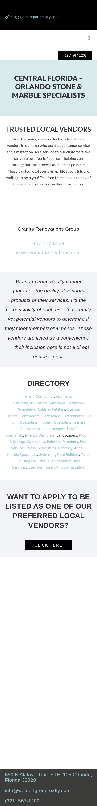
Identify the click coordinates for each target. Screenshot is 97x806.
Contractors (30, 416)
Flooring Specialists (56, 422)
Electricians (51, 416)
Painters (54, 442)
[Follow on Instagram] (73, 23)
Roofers (64, 448)
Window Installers (69, 467)
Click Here (48, 545)
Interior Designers (40, 435)
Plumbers (70, 442)
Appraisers (39, 403)
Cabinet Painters (51, 409)
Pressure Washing (41, 448)
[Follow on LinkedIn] (85, 23)
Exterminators (74, 416)
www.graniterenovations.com (48, 252)
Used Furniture (40, 467)
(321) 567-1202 (75, 55)
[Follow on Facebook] (62, 23)
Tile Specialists (59, 461)
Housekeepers (53, 429)
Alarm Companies (39, 396)
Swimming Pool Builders (59, 455)
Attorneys (57, 403)
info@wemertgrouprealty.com (34, 17)
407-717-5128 (48, 243)
